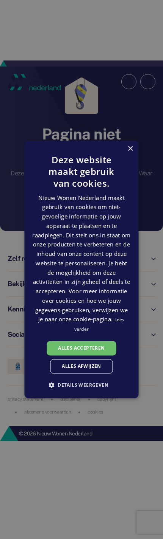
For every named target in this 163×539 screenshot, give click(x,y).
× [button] (130, 149)
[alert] (81, 269)
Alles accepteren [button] (81, 348)
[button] (81, 385)
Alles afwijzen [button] (81, 366)
